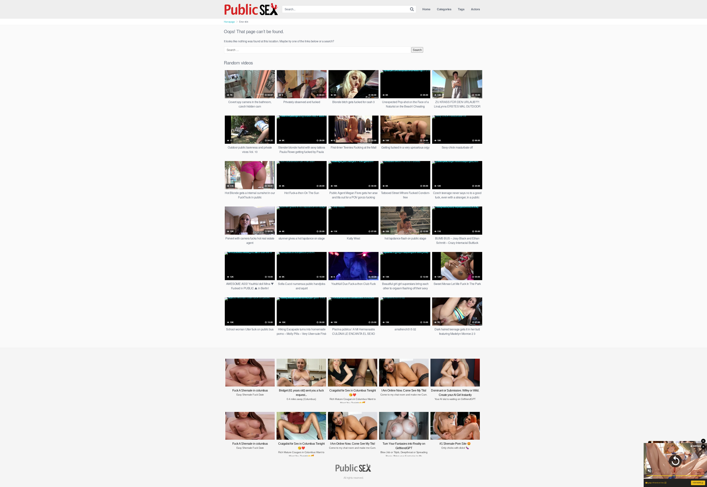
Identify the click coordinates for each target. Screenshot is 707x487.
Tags (461, 9)
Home (426, 9)
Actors (475, 9)
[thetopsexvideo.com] (251, 9)
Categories (444, 9)
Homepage (229, 21)
